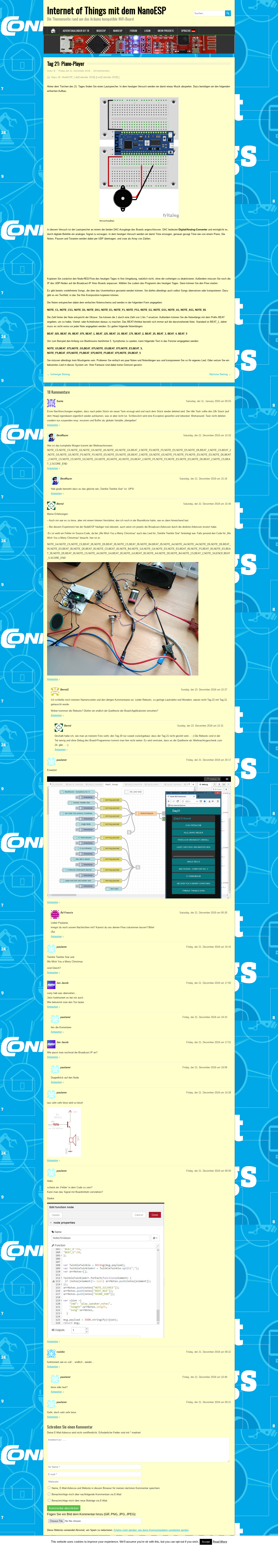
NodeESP (101, 31)
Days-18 (55, 77)
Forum (133, 31)
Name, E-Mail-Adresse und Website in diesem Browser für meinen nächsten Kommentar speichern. (106, 1488)
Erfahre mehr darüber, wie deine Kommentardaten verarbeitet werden (151, 1530)
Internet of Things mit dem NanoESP (106, 10)
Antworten (52, 425)
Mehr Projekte (166, 31)
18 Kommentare (101, 71)
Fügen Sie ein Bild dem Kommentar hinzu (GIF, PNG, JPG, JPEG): (91, 1514)
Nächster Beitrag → (220, 374)
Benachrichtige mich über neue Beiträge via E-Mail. (80, 1500)
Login (147, 31)
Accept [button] (206, 1541)
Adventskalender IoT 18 (76, 31)
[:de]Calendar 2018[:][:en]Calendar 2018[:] (97, 77)
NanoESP (117, 31)
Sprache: (186, 31)
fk (54, 71)
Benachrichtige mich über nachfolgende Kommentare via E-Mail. (87, 1494)
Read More (220, 1541)
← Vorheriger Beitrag (58, 374)
